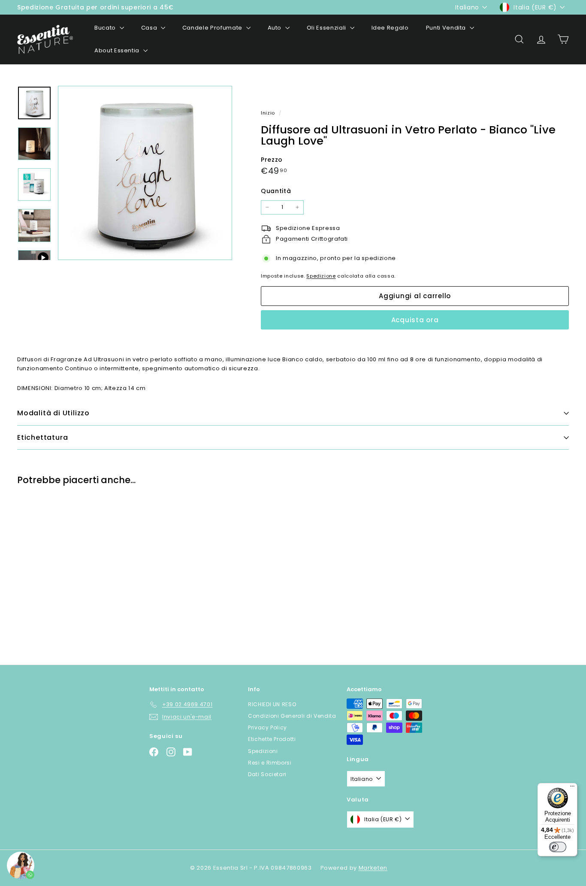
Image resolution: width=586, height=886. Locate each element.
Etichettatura (42, 437)
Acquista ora (415, 319)
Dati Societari (267, 774)
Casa (150, 28)
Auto (275, 28)
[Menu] (572, 788)
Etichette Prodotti (272, 739)
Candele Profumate (213, 28)
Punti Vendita (447, 28)
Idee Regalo (390, 28)
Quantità (276, 191)
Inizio (269, 112)
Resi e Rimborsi (270, 762)
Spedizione (321, 275)
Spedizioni (263, 751)
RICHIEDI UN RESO (272, 704)
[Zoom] (145, 173)
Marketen (373, 868)
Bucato (106, 28)
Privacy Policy (267, 727)
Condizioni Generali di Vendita (292, 716)
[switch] (557, 847)
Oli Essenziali (327, 28)
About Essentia (117, 50)
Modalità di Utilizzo (53, 413)
